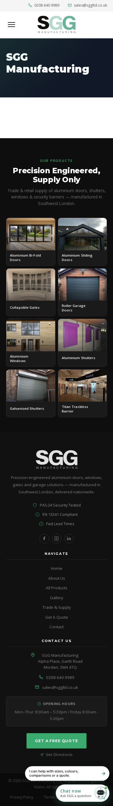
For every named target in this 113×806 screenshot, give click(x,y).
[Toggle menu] (11, 24)
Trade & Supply (56, 607)
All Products (56, 587)
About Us (56, 578)
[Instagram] (56, 538)
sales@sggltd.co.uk (90, 5)
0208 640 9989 (46, 5)
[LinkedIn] (69, 538)
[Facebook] (44, 538)
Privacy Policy (21, 797)
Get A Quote (56, 617)
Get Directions (59, 754)
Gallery (56, 597)
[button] (82, 793)
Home (56, 568)
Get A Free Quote (56, 741)
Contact (56, 626)
